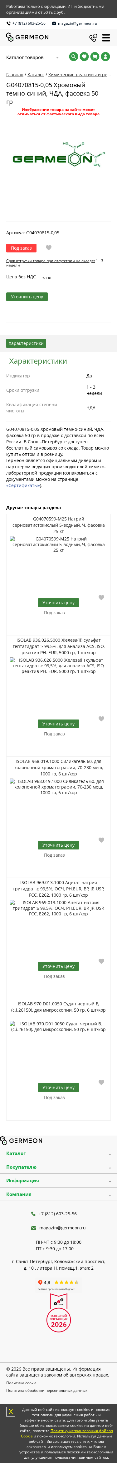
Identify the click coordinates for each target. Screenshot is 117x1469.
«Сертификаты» (23, 485)
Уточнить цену (27, 297)
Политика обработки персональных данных (46, 1390)
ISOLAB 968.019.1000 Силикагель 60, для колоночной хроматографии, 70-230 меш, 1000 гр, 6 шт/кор (58, 767)
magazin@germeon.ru (77, 23)
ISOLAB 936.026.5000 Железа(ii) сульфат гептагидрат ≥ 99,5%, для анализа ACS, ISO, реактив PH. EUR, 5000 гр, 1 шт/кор (59, 646)
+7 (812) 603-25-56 (29, 23)
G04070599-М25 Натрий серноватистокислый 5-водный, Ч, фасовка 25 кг (58, 525)
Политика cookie (21, 1383)
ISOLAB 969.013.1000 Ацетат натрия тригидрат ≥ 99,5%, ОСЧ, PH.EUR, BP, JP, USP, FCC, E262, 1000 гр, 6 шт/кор (58, 888)
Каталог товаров (25, 57)
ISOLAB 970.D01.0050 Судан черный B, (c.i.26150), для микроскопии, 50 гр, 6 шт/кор (58, 1007)
